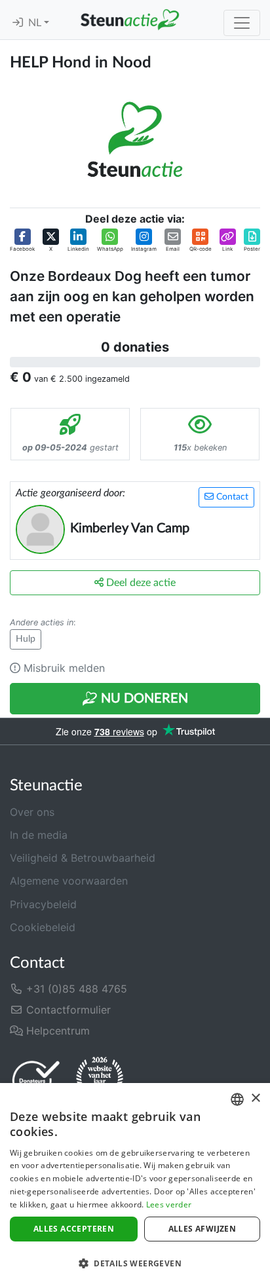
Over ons (32, 811)
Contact (231, 497)
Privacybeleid (43, 904)
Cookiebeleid (42, 927)
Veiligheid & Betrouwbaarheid (82, 857)
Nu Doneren (143, 698)
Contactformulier (67, 1009)
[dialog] (135, 1184)
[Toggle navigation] (241, 23)
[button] (22, 241)
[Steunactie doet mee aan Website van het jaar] (99, 1080)
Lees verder (168, 1204)
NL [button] (36, 23)
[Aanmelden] (18, 23)
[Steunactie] (129, 19)
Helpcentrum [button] (56, 1030)
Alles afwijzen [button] (202, 1228)
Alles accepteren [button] (73, 1228)
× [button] (255, 1098)
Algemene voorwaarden (69, 880)
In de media (39, 834)
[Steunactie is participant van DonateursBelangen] (36, 1080)
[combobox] (237, 1099)
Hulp (25, 639)
